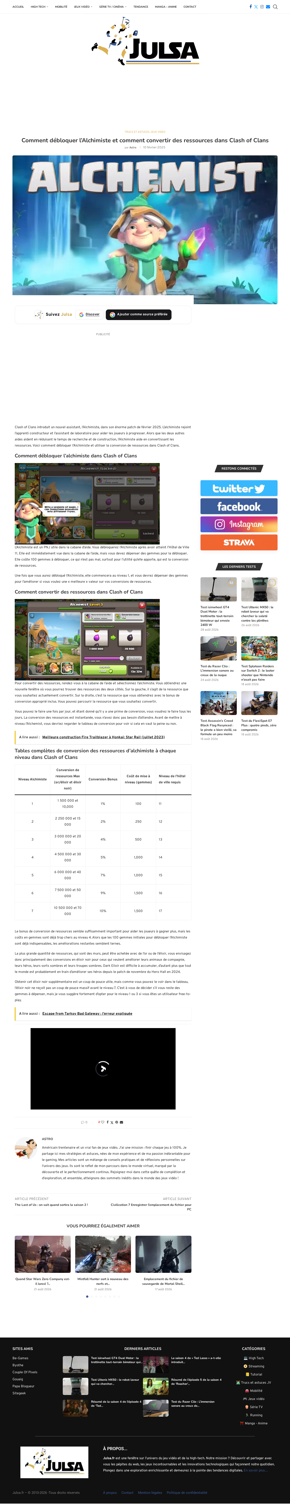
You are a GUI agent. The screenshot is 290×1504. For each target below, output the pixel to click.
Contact (190, 7)
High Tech (38, 7)
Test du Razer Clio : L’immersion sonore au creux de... (193, 1403)
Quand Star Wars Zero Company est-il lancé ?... (42, 1281)
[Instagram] (262, 6)
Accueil (18, 7)
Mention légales (150, 1492)
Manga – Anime (166, 7)
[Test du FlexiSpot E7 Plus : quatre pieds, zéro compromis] (259, 703)
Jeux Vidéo (81, 7)
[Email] (268, 6)
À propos (110, 1492)
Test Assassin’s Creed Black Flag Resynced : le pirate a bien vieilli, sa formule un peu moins (219, 727)
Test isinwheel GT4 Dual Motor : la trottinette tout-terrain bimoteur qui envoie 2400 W (217, 616)
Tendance (140, 7)
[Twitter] (256, 6)
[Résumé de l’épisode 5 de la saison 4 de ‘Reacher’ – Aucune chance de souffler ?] (156, 1386)
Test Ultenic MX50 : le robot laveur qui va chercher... (115, 1382)
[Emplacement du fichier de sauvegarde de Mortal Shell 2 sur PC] (163, 1254)
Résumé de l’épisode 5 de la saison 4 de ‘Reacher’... (196, 1382)
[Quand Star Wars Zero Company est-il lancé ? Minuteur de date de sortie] (43, 1254)
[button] (21, 1266)
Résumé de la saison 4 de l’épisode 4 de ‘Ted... (116, 1403)
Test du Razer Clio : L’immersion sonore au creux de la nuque (217, 670)
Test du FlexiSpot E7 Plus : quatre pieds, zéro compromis (258, 725)
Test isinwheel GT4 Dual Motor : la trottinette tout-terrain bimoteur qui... (117, 1360)
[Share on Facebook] (108, 1122)
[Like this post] (102, 1122)
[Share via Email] (121, 1122)
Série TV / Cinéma (111, 7)
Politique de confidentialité (187, 1492)
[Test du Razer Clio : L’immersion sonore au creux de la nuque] (219, 648)
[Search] (275, 6)
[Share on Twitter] (112, 1123)
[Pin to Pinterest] (116, 1122)
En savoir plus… (256, 1470)
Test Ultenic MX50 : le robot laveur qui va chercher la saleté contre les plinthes (257, 614)
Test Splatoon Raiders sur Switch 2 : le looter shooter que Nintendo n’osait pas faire (257, 673)
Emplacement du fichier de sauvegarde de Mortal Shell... (163, 1281)
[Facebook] (250, 6)
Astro (132, 148)
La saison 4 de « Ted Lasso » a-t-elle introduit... (196, 1360)
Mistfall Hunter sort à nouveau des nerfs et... (102, 1281)
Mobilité (61, 7)
